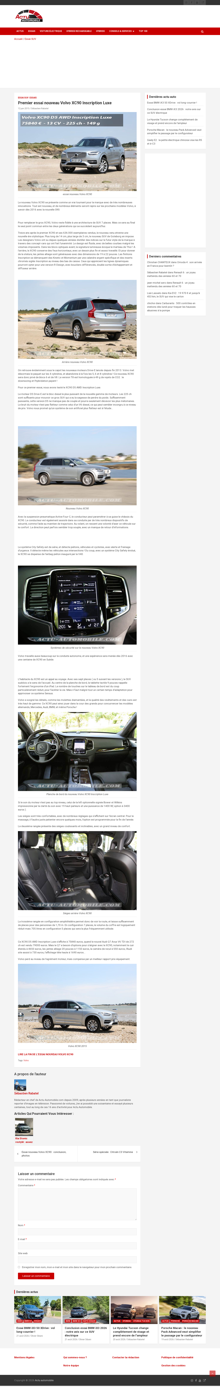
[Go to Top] (213, 1374)
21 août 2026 (22, 1336)
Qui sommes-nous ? (75, 1357)
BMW (19, 1321)
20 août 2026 (119, 1339)
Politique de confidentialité (177, 1357)
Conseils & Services (120, 31)
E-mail (22, 1239)
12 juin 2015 (23, 108)
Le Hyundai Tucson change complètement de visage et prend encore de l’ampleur (131, 1331)
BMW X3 (28, 1321)
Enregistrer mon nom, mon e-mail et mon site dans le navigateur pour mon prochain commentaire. (77, 1267)
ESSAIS (31, 31)
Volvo (26, 1060)
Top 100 (143, 31)
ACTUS (20, 31)
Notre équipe (71, 1365)
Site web (23, 1253)
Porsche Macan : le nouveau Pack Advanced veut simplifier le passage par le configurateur (181, 1331)
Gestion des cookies (173, 1365)
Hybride (100, 31)
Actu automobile (44, 1380)
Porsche (175, 1321)
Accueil (18, 38)
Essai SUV (30, 38)
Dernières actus (27, 1292)
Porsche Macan (190, 1321)
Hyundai (127, 1321)
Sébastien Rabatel (39, 108)
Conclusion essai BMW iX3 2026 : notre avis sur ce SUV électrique (86, 1331)
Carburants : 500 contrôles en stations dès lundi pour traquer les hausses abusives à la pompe (171, 307)
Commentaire (26, 1185)
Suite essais (89, 1321)
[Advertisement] (110, 63)
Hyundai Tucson (141, 1321)
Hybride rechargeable (79, 31)
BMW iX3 (77, 1321)
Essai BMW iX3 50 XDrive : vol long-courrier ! (172, 102)
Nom (21, 1225)
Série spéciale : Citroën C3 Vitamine (113, 1151)
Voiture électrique (51, 31)
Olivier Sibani (37, 1336)
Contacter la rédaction (125, 1357)
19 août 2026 (167, 1339)
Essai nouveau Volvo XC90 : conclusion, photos (44, 1153)
